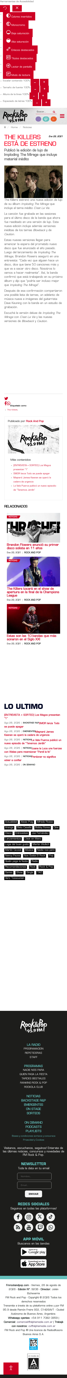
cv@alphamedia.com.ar (42, 1326)
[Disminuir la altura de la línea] (34, 95)
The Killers (12, 410)
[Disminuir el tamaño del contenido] (35, 82)
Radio (35, 861)
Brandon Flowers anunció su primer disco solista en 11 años (33, 547)
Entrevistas (21, 833)
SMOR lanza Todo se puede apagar (31, 474)
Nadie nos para (46, 850)
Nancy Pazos (12, 856)
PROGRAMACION (33, 1049)
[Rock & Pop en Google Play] (33, 1252)
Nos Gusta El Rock (34, 856)
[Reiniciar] (5, 8)
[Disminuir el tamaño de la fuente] (35, 89)
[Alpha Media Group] (33, 1362)
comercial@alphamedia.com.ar (34, 1322)
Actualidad (11, 822)
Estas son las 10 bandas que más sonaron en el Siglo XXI (31, 638)
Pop (51, 856)
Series (9, 872)
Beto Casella (24, 827)
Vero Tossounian (14, 878)
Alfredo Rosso (45, 822)
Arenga (9, 827)
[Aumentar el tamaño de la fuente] (44, 89)
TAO (39, 872)
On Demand (29, 765)
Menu (62, 116)
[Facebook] (5, 404)
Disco (8, 833)
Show (19, 872)
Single (29, 872)
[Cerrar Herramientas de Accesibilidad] (17, 8)
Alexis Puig (27, 822)
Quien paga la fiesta (33, 1074)
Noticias (13, 517)
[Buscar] (54, 111)
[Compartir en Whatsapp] (8, 404)
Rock (33, 867)
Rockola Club (33, 1087)
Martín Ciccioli (13, 850)
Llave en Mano (33, 839)
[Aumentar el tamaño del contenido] (44, 82)
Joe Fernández (40, 833)
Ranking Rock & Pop (33, 1083)
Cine (56, 827)
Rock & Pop (46, 867)
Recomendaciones (15, 867)
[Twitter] (6, 399)
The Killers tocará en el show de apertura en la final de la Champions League (33, 592)
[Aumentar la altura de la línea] (43, 95)
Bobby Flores (42, 827)
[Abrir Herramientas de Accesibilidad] (11, 1369)
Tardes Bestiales (33, 1078)
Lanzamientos (13, 839)
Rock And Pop (35, 421)
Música (29, 850)
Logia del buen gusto (17, 844)
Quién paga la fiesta (16, 861)
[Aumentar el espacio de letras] (46, 102)
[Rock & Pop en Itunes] (33, 1263)
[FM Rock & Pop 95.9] (13, 116)
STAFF (33, 1057)
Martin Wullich (41, 844)
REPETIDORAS (33, 1053)
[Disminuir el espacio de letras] (37, 102)
